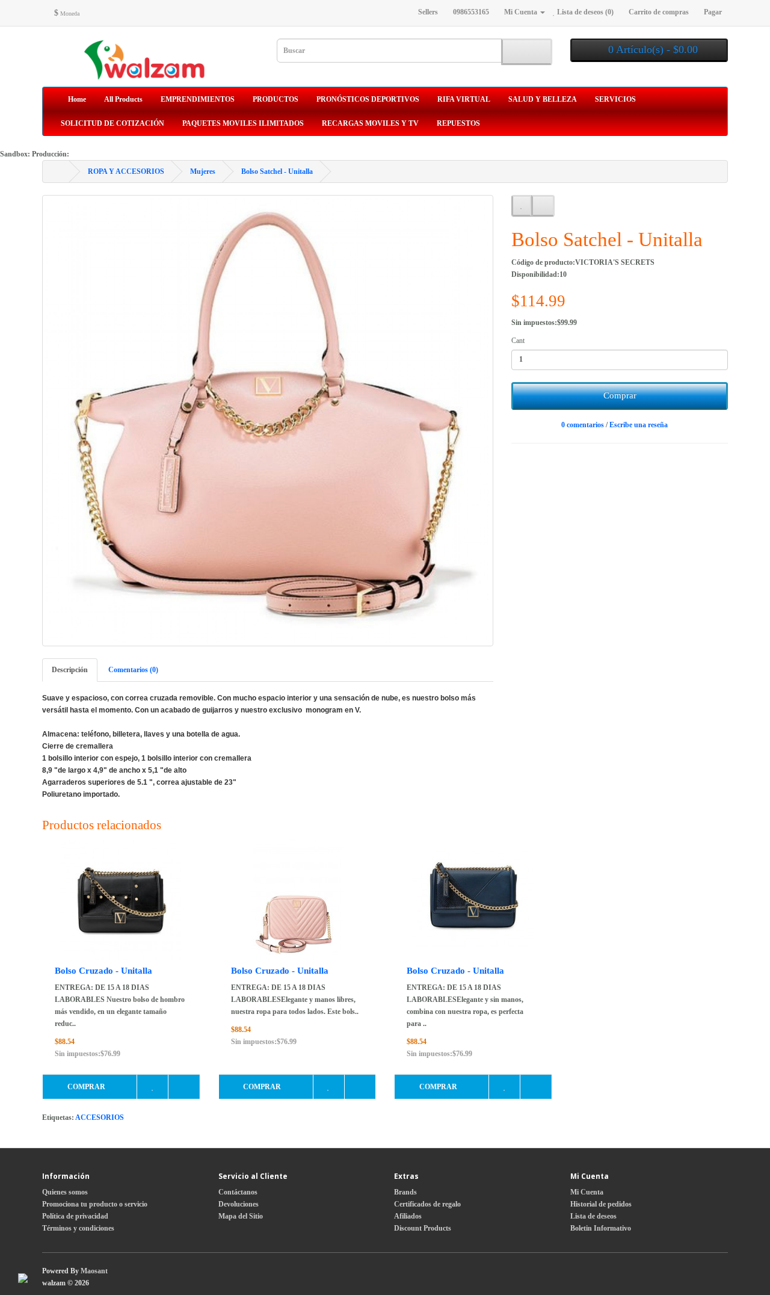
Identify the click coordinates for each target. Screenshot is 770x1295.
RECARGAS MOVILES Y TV (370, 123)
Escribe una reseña (638, 425)
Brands (405, 1192)
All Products (123, 99)
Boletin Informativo (600, 1228)
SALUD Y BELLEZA (542, 99)
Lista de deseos (593, 1216)
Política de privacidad (75, 1216)
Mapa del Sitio (240, 1216)
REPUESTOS (458, 123)
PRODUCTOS (275, 99)
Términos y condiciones (78, 1228)
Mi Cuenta (586, 1192)
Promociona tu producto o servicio (94, 1204)
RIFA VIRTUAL (463, 99)
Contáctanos (237, 1192)
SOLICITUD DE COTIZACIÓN (112, 123)
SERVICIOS (615, 99)
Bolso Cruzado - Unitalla (103, 970)
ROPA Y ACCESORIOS (126, 171)
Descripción (70, 670)
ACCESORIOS (99, 1117)
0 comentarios (582, 425)
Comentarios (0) (133, 670)
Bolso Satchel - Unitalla (277, 171)
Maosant (94, 1271)
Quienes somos (65, 1192)
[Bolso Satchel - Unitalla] (267, 420)
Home (76, 99)
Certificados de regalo (427, 1204)
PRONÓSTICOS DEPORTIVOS (367, 99)
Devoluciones (238, 1204)
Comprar (619, 395)
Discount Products (422, 1228)
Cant (518, 340)
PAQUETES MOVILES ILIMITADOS (243, 123)
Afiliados (408, 1216)
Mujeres (202, 171)
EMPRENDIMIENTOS (198, 99)
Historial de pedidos (601, 1204)
